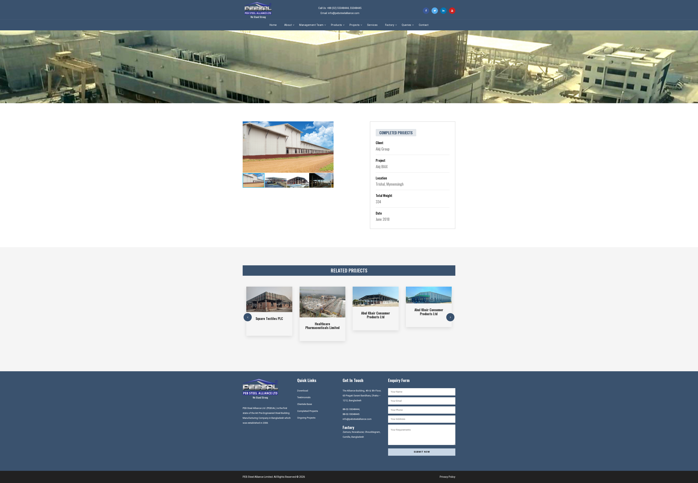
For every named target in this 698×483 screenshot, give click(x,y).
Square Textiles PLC (269, 318)
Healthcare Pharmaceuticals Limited (322, 325)
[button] (330, 125)
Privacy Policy (447, 476)
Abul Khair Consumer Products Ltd (375, 315)
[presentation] (248, 317)
